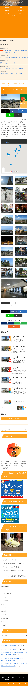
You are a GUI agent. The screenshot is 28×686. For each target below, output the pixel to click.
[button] (18, 115)
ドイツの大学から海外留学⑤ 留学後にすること (13, 571)
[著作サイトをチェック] (7, 323)
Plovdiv (13, 302)
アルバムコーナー (6, 302)
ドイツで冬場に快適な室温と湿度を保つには (12, 563)
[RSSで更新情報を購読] (14, 326)
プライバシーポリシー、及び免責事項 (7, 678)
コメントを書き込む (14, 418)
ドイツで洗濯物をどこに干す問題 (10, 567)
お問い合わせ (21, 677)
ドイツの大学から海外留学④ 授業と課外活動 (13, 576)
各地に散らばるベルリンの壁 (8, 560)
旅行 (11, 305)
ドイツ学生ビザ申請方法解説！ (9, 645)
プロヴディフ (5, 305)
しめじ (20, 645)
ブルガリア (19, 302)
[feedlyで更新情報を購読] (20, 323)
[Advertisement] (14, 28)
